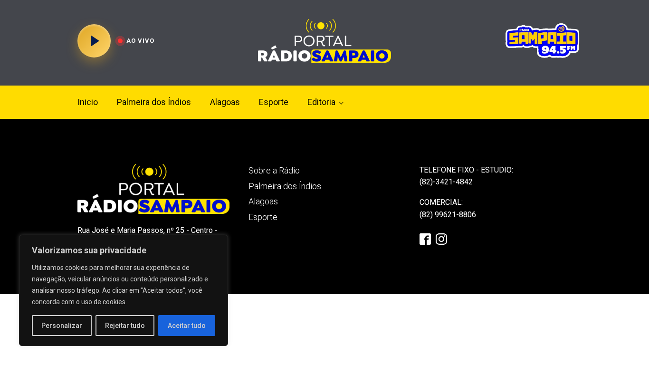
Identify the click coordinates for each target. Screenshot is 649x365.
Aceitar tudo (187, 325)
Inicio (87, 102)
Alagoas (225, 102)
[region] (123, 290)
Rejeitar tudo (125, 325)
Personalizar (61, 325)
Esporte (273, 102)
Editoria (321, 102)
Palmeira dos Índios (154, 102)
